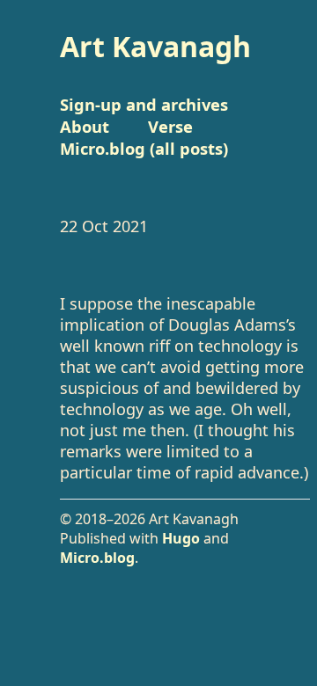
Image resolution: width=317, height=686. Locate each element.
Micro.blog (97, 557)
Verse (170, 126)
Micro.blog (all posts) (144, 148)
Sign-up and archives (144, 104)
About (84, 126)
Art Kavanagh (155, 46)
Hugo (181, 538)
